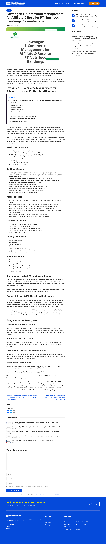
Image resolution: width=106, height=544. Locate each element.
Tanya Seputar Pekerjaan (19, 121)
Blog (67, 3)
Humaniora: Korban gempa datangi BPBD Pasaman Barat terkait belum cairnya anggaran (55, 397)
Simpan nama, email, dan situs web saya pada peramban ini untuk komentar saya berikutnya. (28, 486)
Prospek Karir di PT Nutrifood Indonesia (23, 118)
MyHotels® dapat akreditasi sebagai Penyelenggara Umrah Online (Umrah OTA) (35, 422)
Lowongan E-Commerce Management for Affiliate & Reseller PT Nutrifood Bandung (36, 100)
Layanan (58, 3)
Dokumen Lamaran (18, 114)
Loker (9, 10)
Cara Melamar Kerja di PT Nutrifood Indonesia (25, 116)
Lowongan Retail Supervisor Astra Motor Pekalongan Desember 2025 (33, 440)
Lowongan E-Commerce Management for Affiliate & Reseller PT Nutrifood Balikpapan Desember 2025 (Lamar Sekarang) (21, 397)
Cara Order (94, 3)
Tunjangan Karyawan (18, 111)
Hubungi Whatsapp (91, 504)
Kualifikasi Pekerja (18, 105)
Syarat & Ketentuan (78, 3)
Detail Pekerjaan (17, 107)
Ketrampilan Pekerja (18, 109)
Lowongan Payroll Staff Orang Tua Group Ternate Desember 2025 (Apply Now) (35, 431)
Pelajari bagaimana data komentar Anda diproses (48, 494)
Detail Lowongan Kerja (19, 103)
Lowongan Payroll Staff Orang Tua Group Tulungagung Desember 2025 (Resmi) (36, 427)
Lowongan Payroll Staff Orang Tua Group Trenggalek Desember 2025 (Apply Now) (36, 436)
